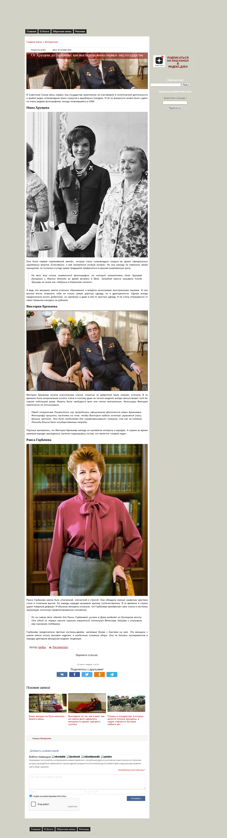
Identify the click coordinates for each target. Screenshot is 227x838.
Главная (31, 31)
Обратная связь (62, 31)
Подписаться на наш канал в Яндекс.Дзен (178, 62)
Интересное (51, 42)
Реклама (80, 31)
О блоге (44, 31)
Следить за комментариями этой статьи (49, 796)
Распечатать (60, 647)
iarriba (42, 647)
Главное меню (34, 42)
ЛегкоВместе (150, 834)
